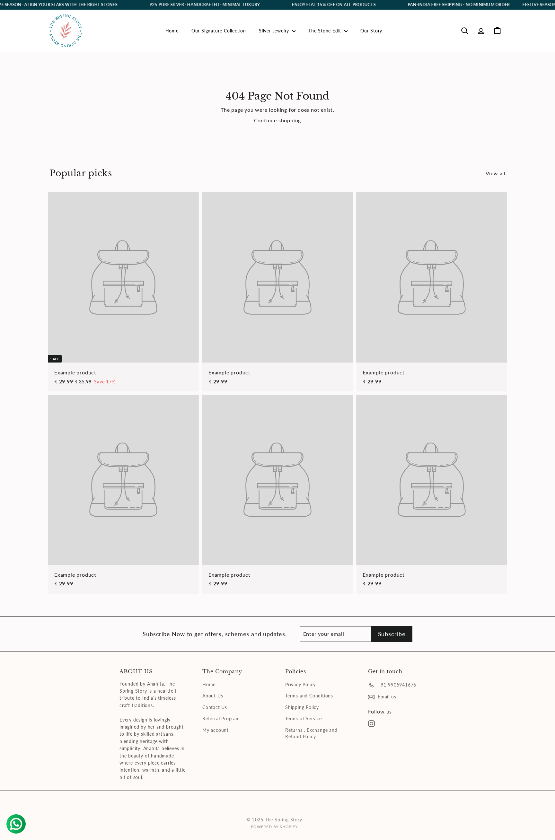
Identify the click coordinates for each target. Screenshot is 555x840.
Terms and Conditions (309, 695)
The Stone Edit (325, 30)
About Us (212, 695)
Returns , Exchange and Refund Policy (311, 733)
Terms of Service (303, 718)
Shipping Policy (302, 707)
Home (172, 30)
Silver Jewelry (275, 30)
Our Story (371, 30)
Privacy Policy (300, 684)
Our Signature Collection (218, 30)
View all (496, 173)
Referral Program (221, 718)
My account (215, 730)
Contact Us (214, 707)
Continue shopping (277, 120)
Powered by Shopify (274, 826)
